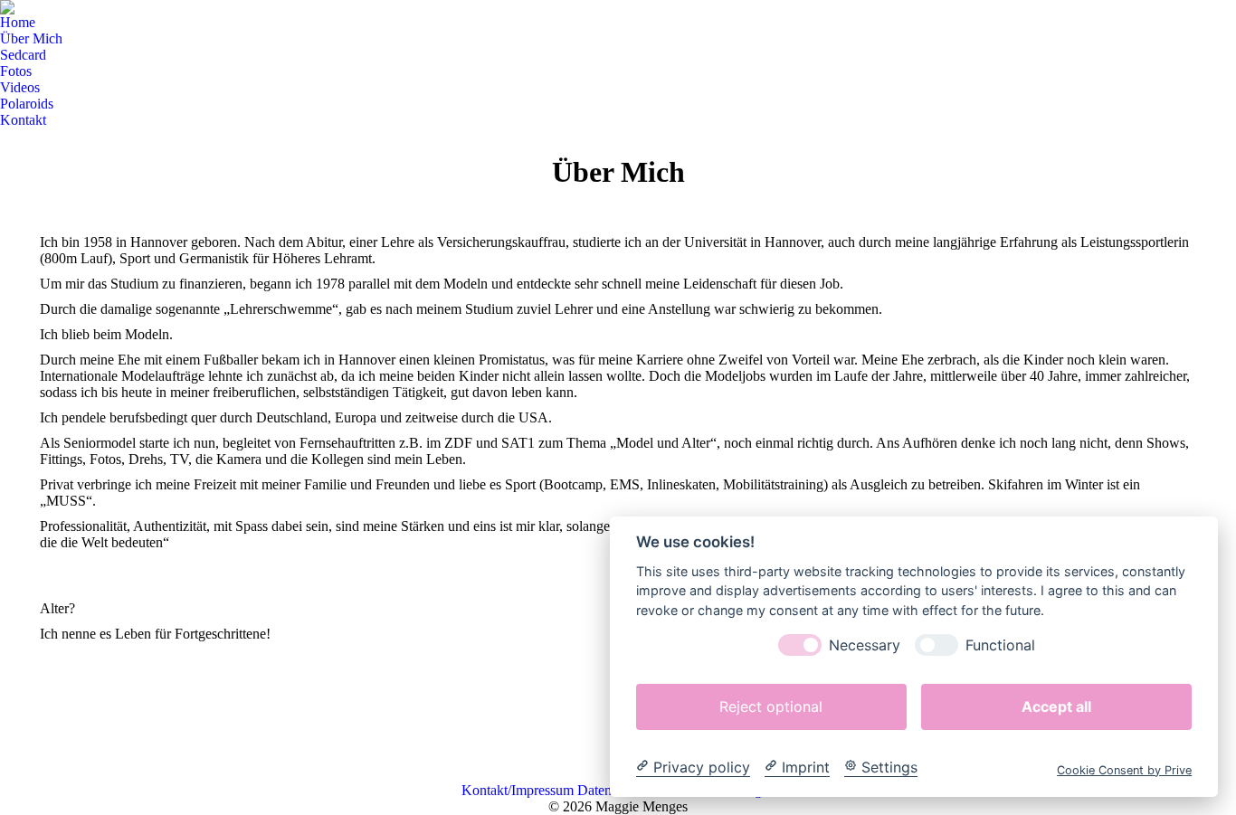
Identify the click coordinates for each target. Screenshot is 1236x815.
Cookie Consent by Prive (1124, 769)
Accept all (1056, 706)
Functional (1000, 644)
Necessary (864, 644)
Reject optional (770, 706)
